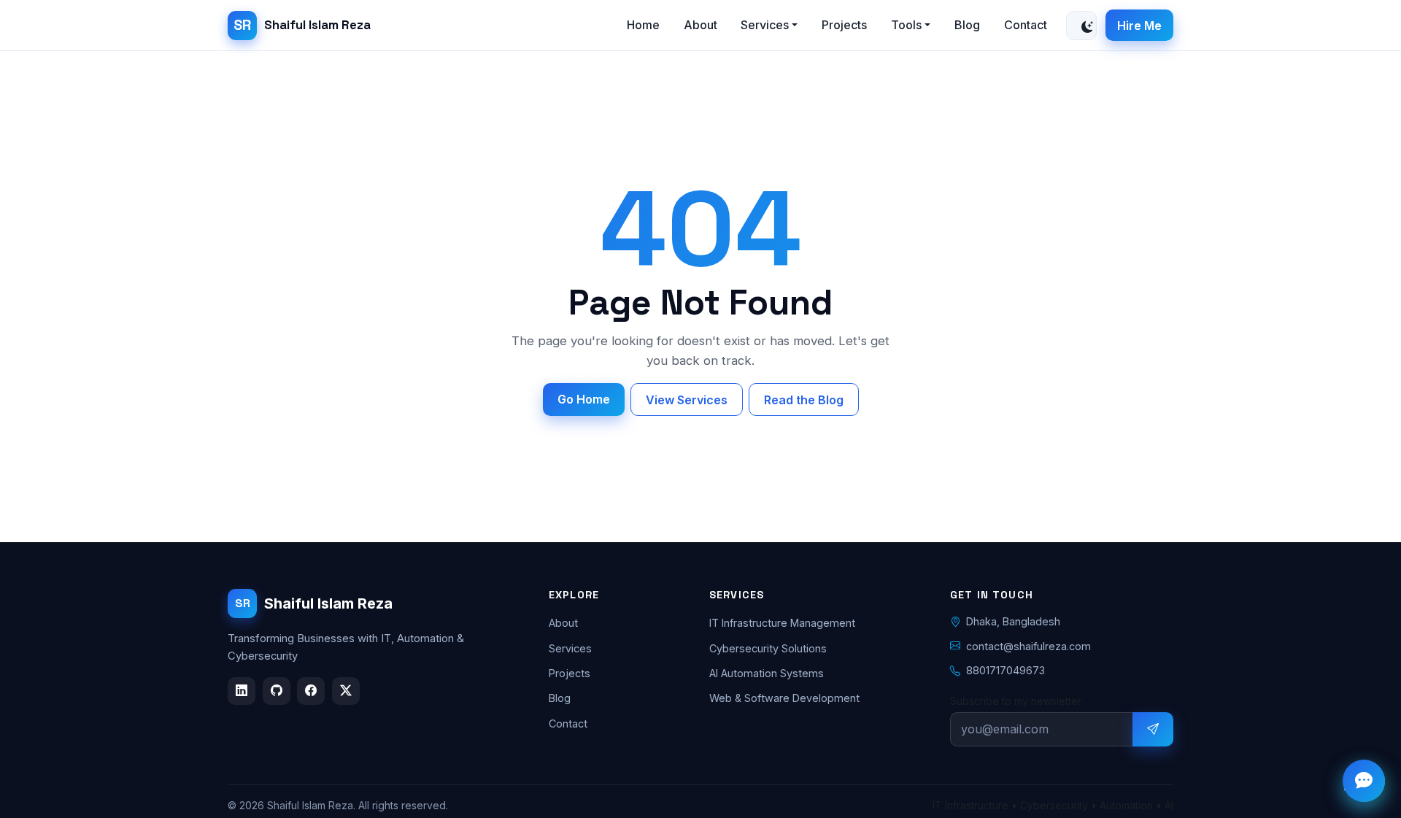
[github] (276, 690)
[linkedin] (241, 690)
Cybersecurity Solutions (768, 647)
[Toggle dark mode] (1081, 25)
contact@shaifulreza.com (1028, 645)
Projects (844, 25)
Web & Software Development (784, 698)
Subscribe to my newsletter (1015, 700)
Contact (1025, 25)
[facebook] (311, 690)
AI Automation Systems (766, 673)
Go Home (583, 399)
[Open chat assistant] (1364, 781)
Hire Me (1139, 25)
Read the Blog (804, 400)
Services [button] (765, 25)
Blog (967, 25)
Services (570, 647)
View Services (686, 400)
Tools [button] (906, 25)
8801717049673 (1005, 670)
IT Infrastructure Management (782, 623)
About (700, 25)
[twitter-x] (346, 690)
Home (643, 25)
